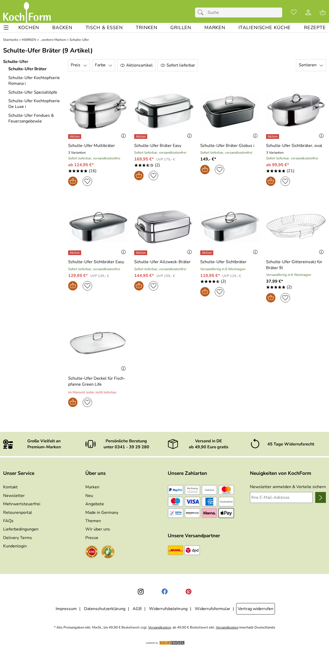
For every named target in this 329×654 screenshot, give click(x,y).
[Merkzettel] (294, 12)
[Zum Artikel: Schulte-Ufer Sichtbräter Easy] (98, 226)
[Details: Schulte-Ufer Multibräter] (75, 136)
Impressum (66, 609)
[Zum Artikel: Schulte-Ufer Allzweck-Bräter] (164, 226)
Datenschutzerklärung (104, 609)
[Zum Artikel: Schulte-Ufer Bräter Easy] (164, 110)
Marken (92, 487)
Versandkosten (159, 627)
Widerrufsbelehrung (168, 609)
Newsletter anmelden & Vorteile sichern (288, 487)
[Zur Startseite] (27, 12)
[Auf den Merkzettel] (87, 181)
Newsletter (14, 495)
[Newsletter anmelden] (320, 497)
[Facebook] (164, 591)
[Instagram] (141, 591)
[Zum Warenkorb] (323, 12)
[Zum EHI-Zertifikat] (91, 552)
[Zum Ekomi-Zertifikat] (107, 552)
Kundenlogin (15, 546)
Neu (89, 495)
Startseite (10, 40)
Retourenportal (17, 512)
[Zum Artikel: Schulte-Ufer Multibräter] (98, 110)
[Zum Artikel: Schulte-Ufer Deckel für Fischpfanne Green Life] (98, 343)
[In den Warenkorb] (73, 181)
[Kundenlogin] (308, 12)
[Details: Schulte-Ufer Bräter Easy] (141, 136)
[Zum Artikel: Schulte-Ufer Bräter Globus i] (230, 110)
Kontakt (10, 487)
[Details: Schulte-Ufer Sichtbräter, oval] (273, 136)
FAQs (8, 521)
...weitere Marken (53, 40)
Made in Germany (101, 512)
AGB (137, 609)
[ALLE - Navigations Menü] (6, 27)
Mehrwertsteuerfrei (21, 504)
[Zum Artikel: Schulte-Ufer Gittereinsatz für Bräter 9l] (296, 226)
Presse (91, 538)
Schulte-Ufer (79, 40)
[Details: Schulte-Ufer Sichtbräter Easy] (75, 252)
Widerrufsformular (212, 609)
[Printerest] (188, 591)
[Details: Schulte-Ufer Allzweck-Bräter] (141, 252)
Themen (93, 521)
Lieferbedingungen (20, 529)
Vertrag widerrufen (255, 609)
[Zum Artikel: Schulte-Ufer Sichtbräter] (230, 226)
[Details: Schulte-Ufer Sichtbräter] (207, 252)
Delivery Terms (17, 538)
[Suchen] (202, 12)
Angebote (94, 504)
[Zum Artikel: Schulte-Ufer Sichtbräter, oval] (296, 110)
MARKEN (29, 40)
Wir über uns (97, 529)
